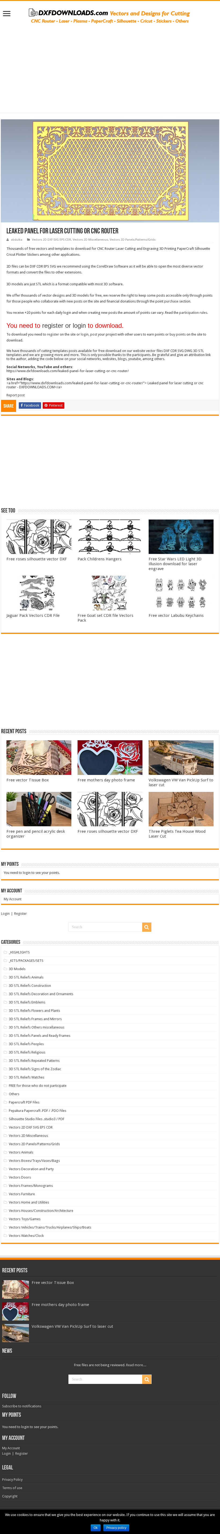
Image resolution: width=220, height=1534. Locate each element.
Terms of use (12, 1488)
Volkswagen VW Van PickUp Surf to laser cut (72, 1326)
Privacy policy (116, 1528)
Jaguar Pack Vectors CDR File (33, 615)
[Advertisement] (110, 65)
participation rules (193, 313)
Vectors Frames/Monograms (31, 1186)
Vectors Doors (20, 1177)
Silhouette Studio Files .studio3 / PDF (36, 1119)
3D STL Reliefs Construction (30, 986)
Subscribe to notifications (21, 1406)
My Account (12, 899)
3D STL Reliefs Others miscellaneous (36, 1027)
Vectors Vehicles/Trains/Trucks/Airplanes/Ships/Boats (50, 1227)
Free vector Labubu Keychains (176, 615)
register (53, 334)
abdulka (16, 239)
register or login (64, 325)
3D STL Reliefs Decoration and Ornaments (41, 994)
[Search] (146, 927)
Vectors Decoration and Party (31, 1169)
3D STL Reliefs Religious (27, 1052)
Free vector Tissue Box (27, 780)
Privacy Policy (12, 1480)
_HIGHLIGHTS (19, 952)
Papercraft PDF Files (24, 1102)
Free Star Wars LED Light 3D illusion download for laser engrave (175, 564)
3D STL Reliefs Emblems (27, 1002)
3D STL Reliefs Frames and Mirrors (35, 1019)
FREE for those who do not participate (38, 1086)
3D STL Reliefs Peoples (26, 1044)
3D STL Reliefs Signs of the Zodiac (35, 1069)
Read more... (135, 1365)
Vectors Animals (21, 1152)
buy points (178, 334)
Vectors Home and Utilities (29, 1202)
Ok (96, 1528)
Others (14, 1094)
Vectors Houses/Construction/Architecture (41, 1211)
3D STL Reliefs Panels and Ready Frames (39, 1036)
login (85, 334)
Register (20, 914)
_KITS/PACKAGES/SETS (26, 961)
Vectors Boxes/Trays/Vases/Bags (34, 1161)
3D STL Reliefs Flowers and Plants (34, 1011)
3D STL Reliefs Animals (26, 977)
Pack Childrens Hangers (100, 559)
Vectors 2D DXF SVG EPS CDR (51, 239)
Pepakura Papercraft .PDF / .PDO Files (37, 1111)
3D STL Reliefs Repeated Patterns (34, 1061)
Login (5, 914)
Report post (15, 395)
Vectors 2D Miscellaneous (90, 239)
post (93, 334)
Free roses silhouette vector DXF (36, 559)
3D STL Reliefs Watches (26, 1077)
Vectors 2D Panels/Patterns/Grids (133, 239)
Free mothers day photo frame (106, 780)
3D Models (17, 969)
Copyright (9, 1496)
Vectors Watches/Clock (26, 1236)
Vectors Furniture (22, 1194)
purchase (171, 301)
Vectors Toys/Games (25, 1219)
